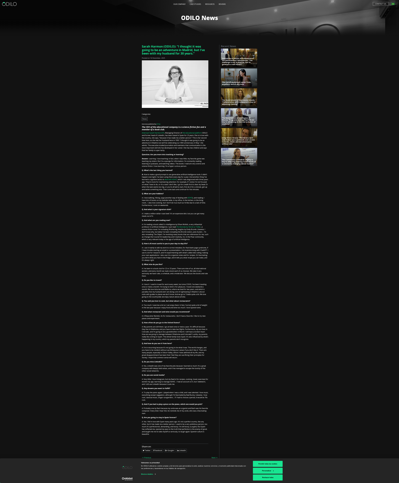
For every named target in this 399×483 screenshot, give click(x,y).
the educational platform (192, 133)
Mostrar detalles (147, 474)
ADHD (189, 198)
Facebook (158, 450)
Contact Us (380, 4)
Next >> (215, 457)
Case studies (195, 4)
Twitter (147, 450)
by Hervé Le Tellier (188, 227)
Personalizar (266, 471)
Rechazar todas (267, 477)
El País (159, 124)
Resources (210, 4)
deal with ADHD (170, 179)
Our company (179, 4)
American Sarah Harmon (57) (153, 133)
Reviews (222, 4)
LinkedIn (182, 450)
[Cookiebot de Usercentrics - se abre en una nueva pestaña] (127, 479)
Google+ (170, 450)
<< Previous (146, 457)
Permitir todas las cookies (267, 464)
